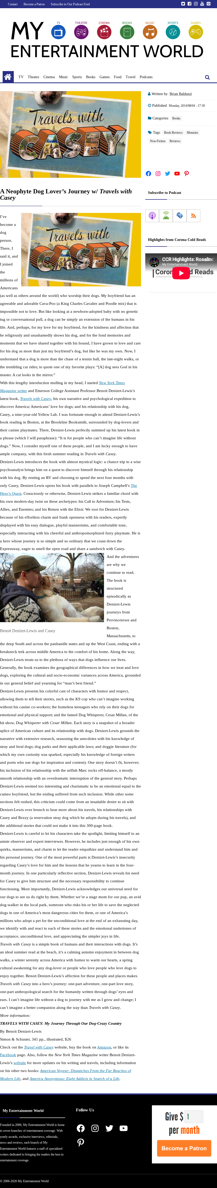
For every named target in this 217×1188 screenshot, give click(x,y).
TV (21, 77)
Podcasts (146, 77)
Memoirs (192, 132)
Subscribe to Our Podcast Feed (70, 4)
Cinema (49, 77)
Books (90, 77)
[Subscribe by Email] (180, 215)
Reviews (175, 141)
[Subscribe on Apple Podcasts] (152, 215)
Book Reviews (173, 132)
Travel (130, 77)
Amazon (104, 1047)
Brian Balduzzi (181, 94)
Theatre (33, 77)
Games (105, 77)
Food (117, 77)
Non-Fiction (157, 141)
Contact (12, 4)
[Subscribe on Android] (166, 215)
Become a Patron (34, 4)
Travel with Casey (38, 1047)
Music (63, 77)
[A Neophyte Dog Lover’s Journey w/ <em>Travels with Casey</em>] (70, 134)
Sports (77, 77)
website (19, 1063)
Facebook (8, 1055)
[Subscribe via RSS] (193, 215)
